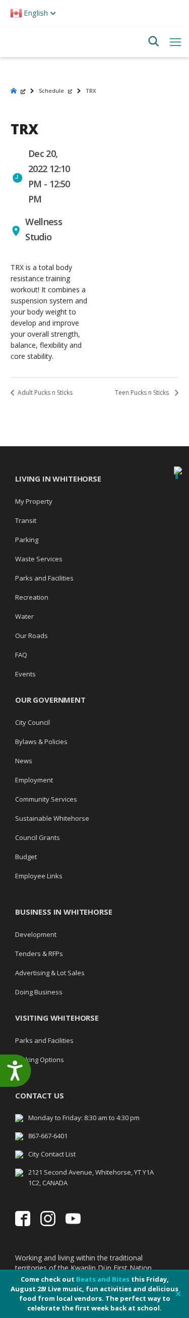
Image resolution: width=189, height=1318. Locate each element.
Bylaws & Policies (41, 741)
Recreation (31, 597)
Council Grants (37, 837)
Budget (26, 856)
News (23, 760)
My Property (33, 501)
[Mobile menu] (175, 41)
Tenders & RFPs (39, 953)
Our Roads (31, 635)
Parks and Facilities (44, 578)
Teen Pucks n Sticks (142, 392)
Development (35, 934)
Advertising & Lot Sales (50, 972)
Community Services (46, 799)
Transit (25, 520)
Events (25, 673)
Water (24, 616)
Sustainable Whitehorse (52, 818)
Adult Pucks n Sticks (44, 392)
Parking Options (39, 1059)
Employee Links (38, 875)
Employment (34, 779)
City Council (32, 722)
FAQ (21, 654)
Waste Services (38, 558)
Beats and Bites (103, 1279)
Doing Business (38, 991)
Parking (26, 539)
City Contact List (52, 1153)
